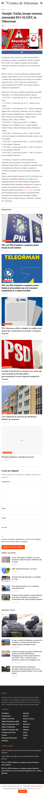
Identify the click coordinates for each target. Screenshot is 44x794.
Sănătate (26, 729)
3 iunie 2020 (15, 675)
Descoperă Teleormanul (9, 738)
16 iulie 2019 (14, 26)
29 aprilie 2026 (6, 382)
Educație (26, 713)
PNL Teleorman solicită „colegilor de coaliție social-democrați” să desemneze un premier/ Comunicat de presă (22, 331)
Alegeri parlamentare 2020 (10, 721)
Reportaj (26, 727)
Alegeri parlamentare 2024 (10, 724)
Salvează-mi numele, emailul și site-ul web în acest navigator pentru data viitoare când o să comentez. (21, 540)
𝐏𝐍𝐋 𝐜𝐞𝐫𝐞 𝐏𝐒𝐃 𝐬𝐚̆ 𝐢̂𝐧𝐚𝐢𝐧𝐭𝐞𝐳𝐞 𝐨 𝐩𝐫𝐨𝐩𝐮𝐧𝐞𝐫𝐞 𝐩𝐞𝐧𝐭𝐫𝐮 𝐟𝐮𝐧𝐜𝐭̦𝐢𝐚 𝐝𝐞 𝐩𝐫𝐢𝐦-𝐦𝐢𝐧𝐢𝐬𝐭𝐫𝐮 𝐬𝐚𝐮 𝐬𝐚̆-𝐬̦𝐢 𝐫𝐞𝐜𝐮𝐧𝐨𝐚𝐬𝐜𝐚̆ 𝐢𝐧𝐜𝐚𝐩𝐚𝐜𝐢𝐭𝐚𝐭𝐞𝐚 (20, 288)
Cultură (4, 735)
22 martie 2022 (16, 564)
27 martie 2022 (16, 647)
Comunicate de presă (8, 732)
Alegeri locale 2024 (8, 719)
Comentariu (6, 482)
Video (25, 738)
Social (25, 732)
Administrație (6, 716)
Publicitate (26, 724)
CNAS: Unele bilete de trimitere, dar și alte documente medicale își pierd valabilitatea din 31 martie (27, 560)
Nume (4, 508)
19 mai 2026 (5, 250)
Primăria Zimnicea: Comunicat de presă (18, 457)
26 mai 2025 (15, 591)
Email (4, 518)
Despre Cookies (36, 788)
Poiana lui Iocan (28, 719)
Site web (4, 527)
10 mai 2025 (15, 571)
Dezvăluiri (5, 740)
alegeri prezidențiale (8, 727)
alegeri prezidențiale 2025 (10, 729)
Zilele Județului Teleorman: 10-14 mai (24, 569)
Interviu (25, 716)
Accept (22, 791)
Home (3, 9)
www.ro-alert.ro (28, 190)
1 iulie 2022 (7, 634)
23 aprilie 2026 (6, 422)
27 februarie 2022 (17, 662)
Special (25, 735)
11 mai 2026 (5, 336)
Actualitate (9, 9)
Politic (25, 721)
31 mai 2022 (15, 581)
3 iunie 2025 (15, 602)
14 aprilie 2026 (6, 460)
